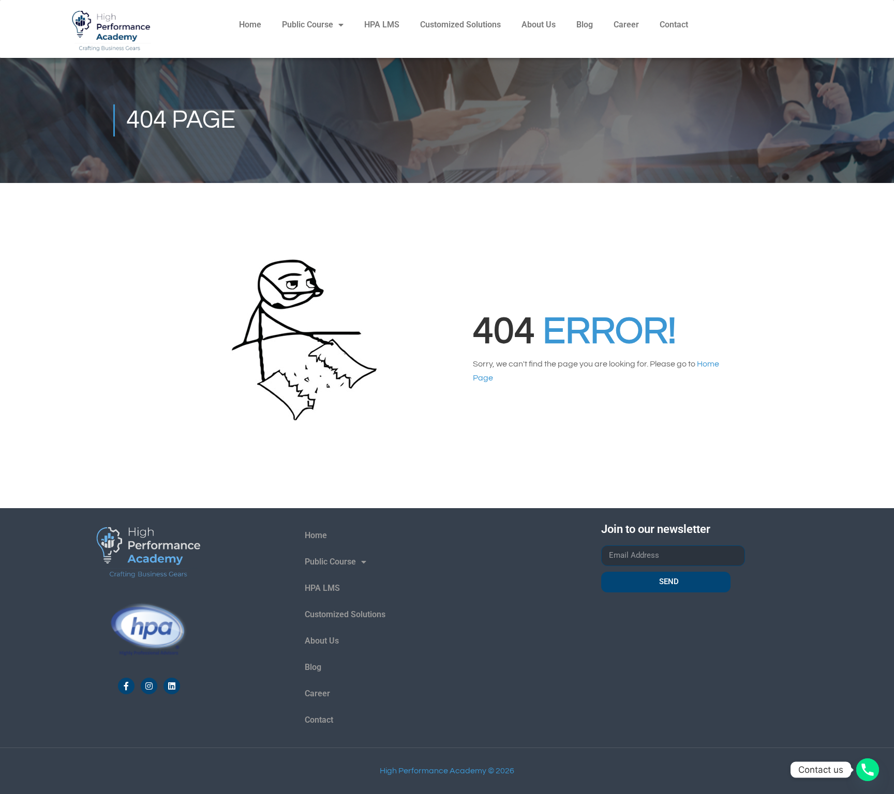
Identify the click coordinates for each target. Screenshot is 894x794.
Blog (584, 24)
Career (626, 24)
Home (250, 24)
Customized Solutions (460, 24)
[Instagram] (149, 686)
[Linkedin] (171, 686)
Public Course (307, 24)
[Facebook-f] (126, 686)
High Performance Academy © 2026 (447, 771)
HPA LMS (381, 24)
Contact (674, 24)
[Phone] (867, 769)
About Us (539, 24)
